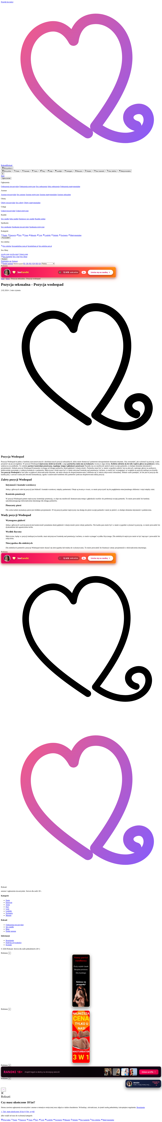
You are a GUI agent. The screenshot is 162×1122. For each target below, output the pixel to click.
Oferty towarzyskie (8, 203)
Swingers (64, 235)
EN (33, 264)
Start (2, 176)
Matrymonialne (75, 235)
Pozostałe (6, 238)
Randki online (40, 219)
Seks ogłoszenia (54, 186)
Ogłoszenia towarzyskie (10, 186)
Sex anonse (21, 195)
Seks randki (13, 219)
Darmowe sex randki (26, 219)
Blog (8, 279)
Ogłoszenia (6, 178)
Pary (20, 235)
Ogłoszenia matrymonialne (70, 186)
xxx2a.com (14, 254)
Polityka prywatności (13, 943)
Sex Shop (23, 257)
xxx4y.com (5, 254)
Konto (4, 259)
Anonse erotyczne (32, 195)
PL (24, 264)
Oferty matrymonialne (32, 203)
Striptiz (55, 235)
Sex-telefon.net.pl (45, 246)
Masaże (33, 235)
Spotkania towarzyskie (20, 227)
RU (30, 264)
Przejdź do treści (7, 2)
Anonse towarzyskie (8, 195)
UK (27, 264)
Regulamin (10, 940)
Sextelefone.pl (33, 246)
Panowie (12, 235)
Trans (26, 235)
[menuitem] (6, 170)
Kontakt (9, 945)
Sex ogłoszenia (41, 186)
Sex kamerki (7, 257)
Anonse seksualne (64, 195)
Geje (40, 235)
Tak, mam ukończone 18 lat (12, 1112)
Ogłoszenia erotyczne (27, 186)
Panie (5, 235)
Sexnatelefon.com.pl (19, 246)
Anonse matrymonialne (48, 195)
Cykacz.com (23, 254)
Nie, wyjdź (29, 1112)
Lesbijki (48, 235)
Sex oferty (19, 203)
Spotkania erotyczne (36, 227)
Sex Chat (16, 257)
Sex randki (5, 219)
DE (36, 264)
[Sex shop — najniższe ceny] (81, 1036)
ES (40, 264)
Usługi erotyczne (22, 211)
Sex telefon (7, 246)
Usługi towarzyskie (8, 211)
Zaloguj (15, 261)
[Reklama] (3, 1090)
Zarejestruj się (6, 261)
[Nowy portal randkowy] (81, 980)
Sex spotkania (6, 227)
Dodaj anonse (11, 931)
